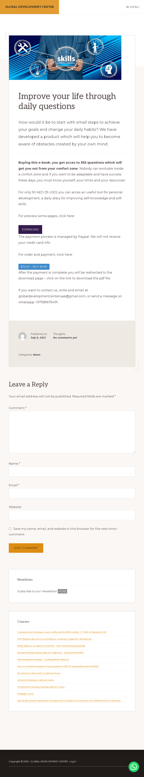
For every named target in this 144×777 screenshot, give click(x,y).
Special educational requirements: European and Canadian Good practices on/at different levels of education (69, 700)
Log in (72, 761)
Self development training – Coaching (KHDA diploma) (43, 659)
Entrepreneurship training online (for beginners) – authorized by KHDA (50, 652)
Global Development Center (29, 7)
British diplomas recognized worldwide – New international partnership (51, 646)
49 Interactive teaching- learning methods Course (40, 687)
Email (14, 485)
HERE (62, 591)
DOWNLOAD (30, 229)
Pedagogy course (25, 694)
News (36, 354)
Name (14, 463)
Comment (18, 408)
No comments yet (65, 337)
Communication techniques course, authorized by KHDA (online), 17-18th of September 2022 (62, 632)
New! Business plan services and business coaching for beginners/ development (54, 639)
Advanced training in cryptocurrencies (35, 680)
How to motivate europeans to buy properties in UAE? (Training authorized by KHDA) (58, 666)
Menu (135, 7)
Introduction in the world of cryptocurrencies (38, 673)
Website (15, 507)
